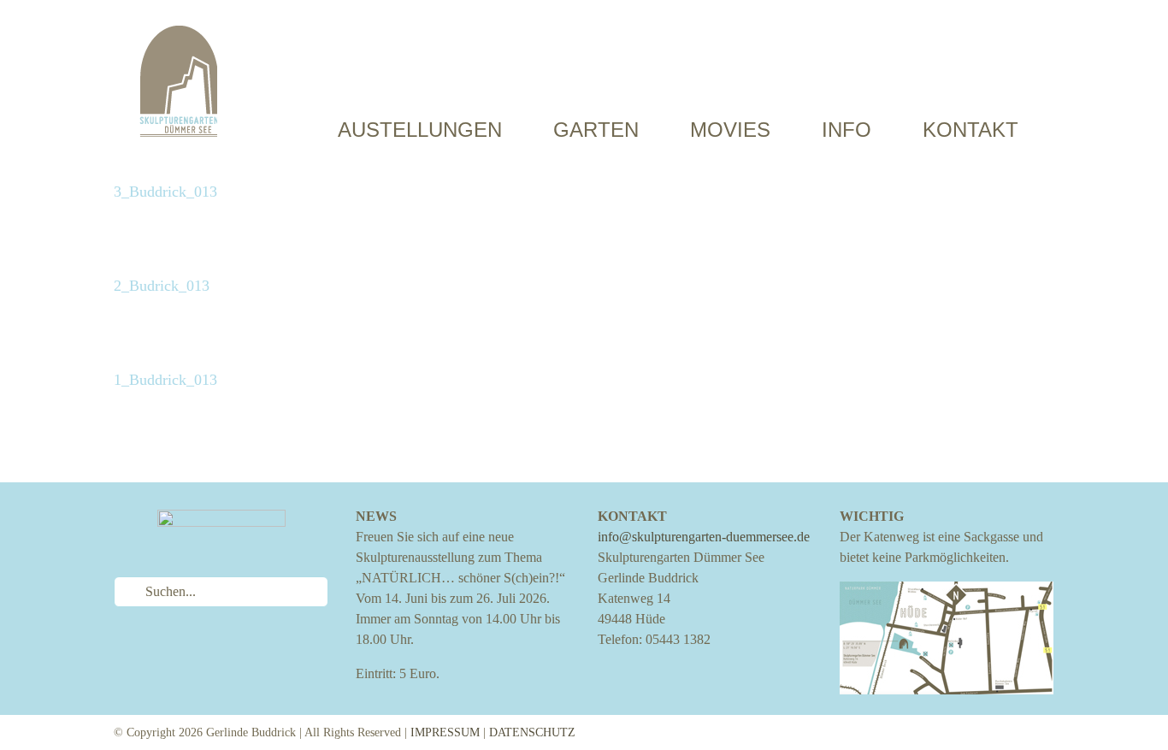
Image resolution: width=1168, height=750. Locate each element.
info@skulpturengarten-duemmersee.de (704, 536)
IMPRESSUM (445, 732)
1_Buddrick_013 (165, 379)
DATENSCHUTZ (532, 732)
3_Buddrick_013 (165, 191)
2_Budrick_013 (161, 285)
